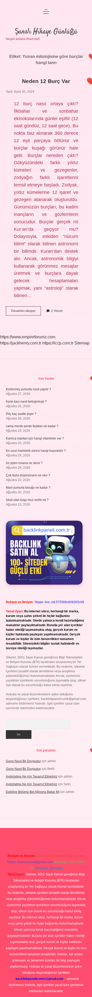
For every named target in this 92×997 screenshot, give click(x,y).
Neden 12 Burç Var (46, 81)
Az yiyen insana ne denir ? (24, 463)
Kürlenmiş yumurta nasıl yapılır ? (28, 389)
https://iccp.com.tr (57, 343)
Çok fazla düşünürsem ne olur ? (28, 475)
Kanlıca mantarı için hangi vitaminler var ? (35, 438)
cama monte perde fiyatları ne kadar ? (32, 426)
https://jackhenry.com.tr (20, 343)
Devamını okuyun (26, 312)
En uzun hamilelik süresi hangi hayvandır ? (36, 451)
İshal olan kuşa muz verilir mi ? (27, 500)
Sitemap (81, 343)
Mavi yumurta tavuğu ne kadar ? (28, 487)
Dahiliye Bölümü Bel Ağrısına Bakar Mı (32, 792)
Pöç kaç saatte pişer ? (21, 414)
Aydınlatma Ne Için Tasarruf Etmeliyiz (31, 776)
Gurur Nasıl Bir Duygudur (23, 761)
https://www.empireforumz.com (27, 337)
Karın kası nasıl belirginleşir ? (26, 401)
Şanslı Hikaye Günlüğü (46, 32)
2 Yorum (57, 311)
